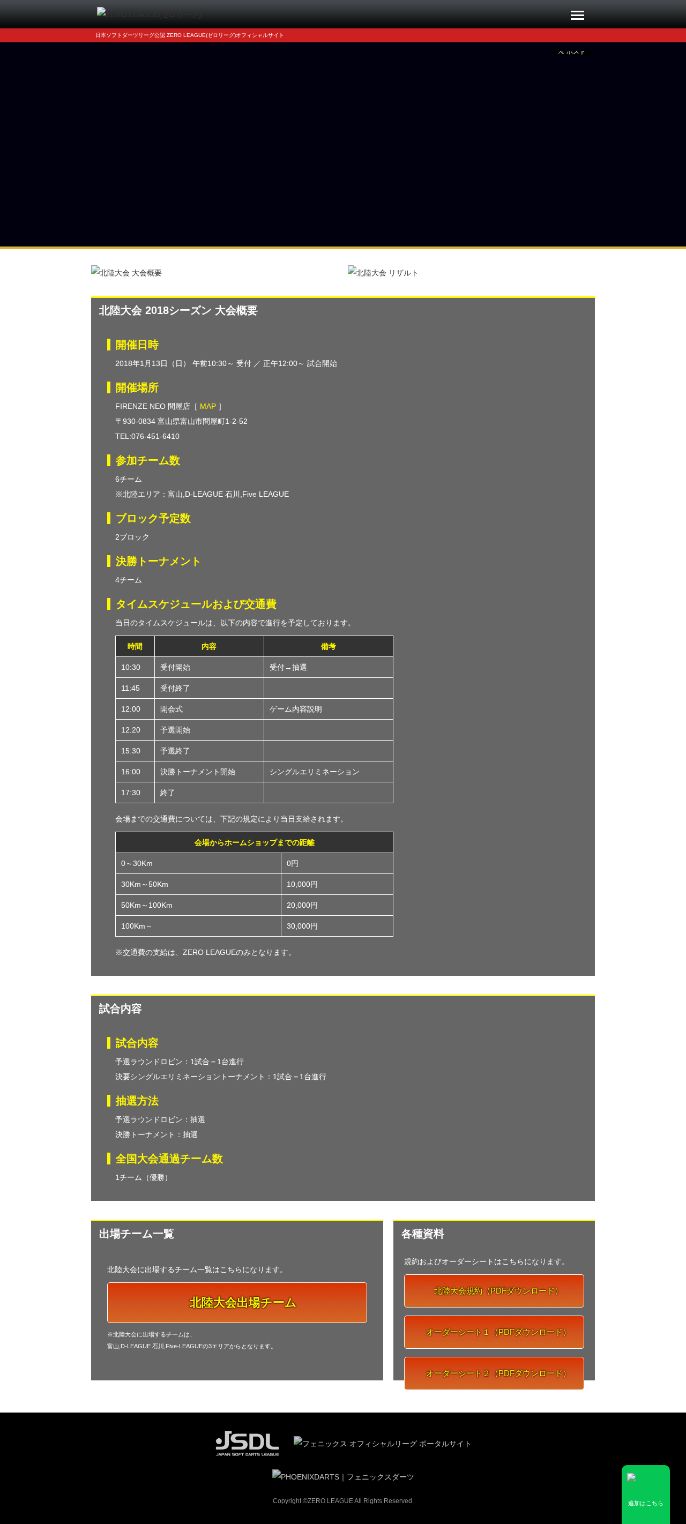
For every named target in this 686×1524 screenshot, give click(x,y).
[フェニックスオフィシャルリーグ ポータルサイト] (383, 1442)
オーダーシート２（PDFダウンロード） (497, 1373)
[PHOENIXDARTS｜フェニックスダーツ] (343, 1476)
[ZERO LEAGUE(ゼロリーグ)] (149, 14)
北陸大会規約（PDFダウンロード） (497, 1290)
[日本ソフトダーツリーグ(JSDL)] (247, 1442)
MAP (208, 406)
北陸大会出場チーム (242, 1302)
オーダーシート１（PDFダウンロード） (497, 1331)
